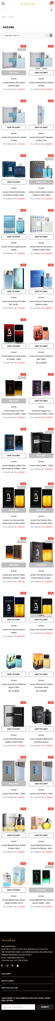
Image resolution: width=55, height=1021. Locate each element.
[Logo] (27, 3)
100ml (37, 69)
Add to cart (41, 73)
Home (3, 17)
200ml (44, 69)
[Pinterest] (12, 965)
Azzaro (11, 17)
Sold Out (14, 73)
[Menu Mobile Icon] (3, 3)
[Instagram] (7, 965)
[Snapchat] (17, 965)
